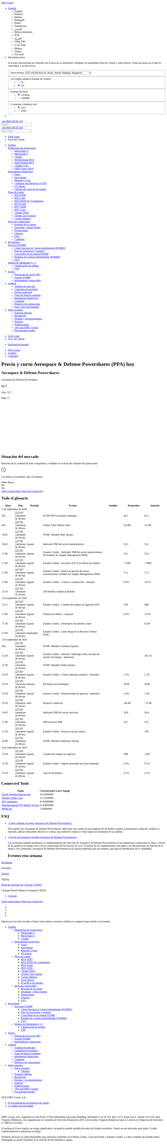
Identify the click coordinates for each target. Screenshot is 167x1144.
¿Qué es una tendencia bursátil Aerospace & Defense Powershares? (42, 837)
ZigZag (5, 873)
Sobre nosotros (15, 309)
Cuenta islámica (22, 218)
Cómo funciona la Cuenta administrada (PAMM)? (40, 248)
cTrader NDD (21, 212)
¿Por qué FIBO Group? (26, 327)
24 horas (25, 95)
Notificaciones (21, 324)
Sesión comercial (23, 292)
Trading (12, 145)
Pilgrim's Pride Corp (12, 798)
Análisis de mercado (24, 286)
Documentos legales (24, 330)
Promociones (21, 230)
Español (12, 8)
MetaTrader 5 (21, 154)
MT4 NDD (20, 195)
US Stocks (19, 186)
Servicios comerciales (19, 221)
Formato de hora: (19, 91)
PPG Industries (9, 801)
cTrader (18, 156)
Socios (11, 271)
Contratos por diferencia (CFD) (30, 183)
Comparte (19, 301)
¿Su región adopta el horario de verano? (30, 78)
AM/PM (25, 98)
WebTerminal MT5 (24, 162)
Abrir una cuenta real (32, 491)
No (22, 85)
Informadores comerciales (27, 280)
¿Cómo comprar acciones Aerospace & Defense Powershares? (40, 823)
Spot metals (20, 177)
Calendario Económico (26, 289)
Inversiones (14, 242)
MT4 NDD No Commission (29, 201)
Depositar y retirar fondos (27, 227)
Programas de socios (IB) (27, 274)
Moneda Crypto (22, 180)
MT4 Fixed (20, 204)
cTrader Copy (21, 165)
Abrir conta (14, 136)
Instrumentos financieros (20, 171)
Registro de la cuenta (25, 224)
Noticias (18, 321)
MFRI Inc (7, 808)
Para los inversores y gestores (29, 251)
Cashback (19, 239)
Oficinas (25, 1071)
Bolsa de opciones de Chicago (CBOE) (21, 884)
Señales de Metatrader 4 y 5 (22, 262)
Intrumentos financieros (26, 298)
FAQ (17, 236)
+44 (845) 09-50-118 (12, 121)
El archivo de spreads (32, 983)
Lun (23, 107)
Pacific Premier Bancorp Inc (16, 794)
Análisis (12, 283)
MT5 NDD (20, 206)
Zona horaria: (17, 72)
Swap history (27, 980)
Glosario (12, 896)
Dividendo (6, 862)
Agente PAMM (22, 277)
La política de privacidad (20, 1105)
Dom (23, 110)
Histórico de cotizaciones (27, 304)
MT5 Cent (19, 209)
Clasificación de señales (26, 265)
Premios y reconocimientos (28, 318)
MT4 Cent (19, 198)
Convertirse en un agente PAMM (31, 254)
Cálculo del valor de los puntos (30, 189)
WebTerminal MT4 (24, 159)
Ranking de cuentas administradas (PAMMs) (37, 257)
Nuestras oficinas (23, 312)
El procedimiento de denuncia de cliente (28, 1102)
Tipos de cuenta (16, 192)
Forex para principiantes (26, 307)
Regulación (20, 315)
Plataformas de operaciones (22, 148)
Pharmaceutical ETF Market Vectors (20, 805)
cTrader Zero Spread (25, 215)
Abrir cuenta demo (11, 491)
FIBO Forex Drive (24, 168)
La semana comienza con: (23, 104)
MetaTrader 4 (21, 151)
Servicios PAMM (17, 245)
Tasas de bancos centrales (27, 295)
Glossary (18, 233)
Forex (17, 174)
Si (22, 82)
